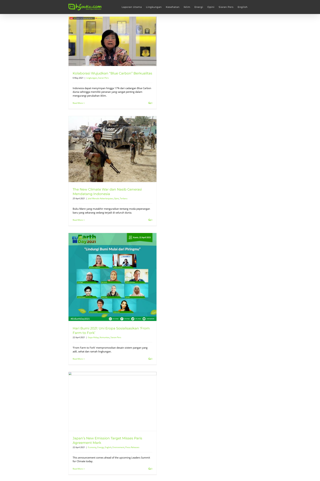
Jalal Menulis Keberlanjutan (100, 198)
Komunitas (105, 337)
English (108, 447)
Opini (116, 198)
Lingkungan (91, 77)
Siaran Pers (103, 77)
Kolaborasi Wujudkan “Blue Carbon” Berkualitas (112, 73)
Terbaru (123, 198)
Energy (100, 447)
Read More (78, 103)
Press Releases (132, 447)
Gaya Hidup (93, 337)
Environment (118, 447)
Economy (92, 447)
